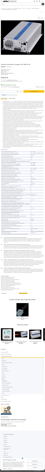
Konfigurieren (34, 464)
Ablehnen (35, 467)
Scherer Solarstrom (5, 370)
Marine (2, 397)
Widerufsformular (7, 446)
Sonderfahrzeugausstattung (23, 293)
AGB (4, 451)
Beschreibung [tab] (4, 98)
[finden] (43, 4)
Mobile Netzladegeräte (9, 73)
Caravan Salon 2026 (4, 352)
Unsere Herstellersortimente (6, 356)
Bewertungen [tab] (12, 98)
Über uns (5, 438)
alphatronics (4, 360)
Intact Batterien (4, 368)
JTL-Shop (39, 470)
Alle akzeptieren (35, 461)
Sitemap (5, 444)
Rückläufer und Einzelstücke (6, 354)
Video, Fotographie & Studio (6, 401)
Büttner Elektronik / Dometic (7, 362)
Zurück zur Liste (4, 8)
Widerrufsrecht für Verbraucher (7, 449)
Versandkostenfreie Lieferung (11, 80)
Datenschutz (10, 468)
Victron (3, 393)
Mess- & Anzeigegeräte (6, 383)
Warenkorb (6, 442)
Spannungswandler (5, 389)
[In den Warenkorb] (2, 15)
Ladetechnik (4, 381)
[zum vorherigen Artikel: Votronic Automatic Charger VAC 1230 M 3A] (41, 11)
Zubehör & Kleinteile (6, 391)
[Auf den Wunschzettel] (42, 18)
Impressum (5, 468)
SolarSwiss (4, 376)
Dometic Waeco (4, 366)
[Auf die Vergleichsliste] (39, 18)
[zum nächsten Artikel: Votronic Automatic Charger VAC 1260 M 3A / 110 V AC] (43, 11)
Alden (3, 358)
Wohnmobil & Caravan (5, 395)
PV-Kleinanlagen (4, 399)
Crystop (3, 364)
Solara (3, 372)
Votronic (3, 378)
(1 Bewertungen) (8, 66)
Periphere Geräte (5, 385)
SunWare (3, 374)
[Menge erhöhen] (20, 91)
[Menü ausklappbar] (1, 0)
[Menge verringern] (2, 91)
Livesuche (5, 440)
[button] (34, 1)
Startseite (5, 436)
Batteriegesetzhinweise (8, 457)
